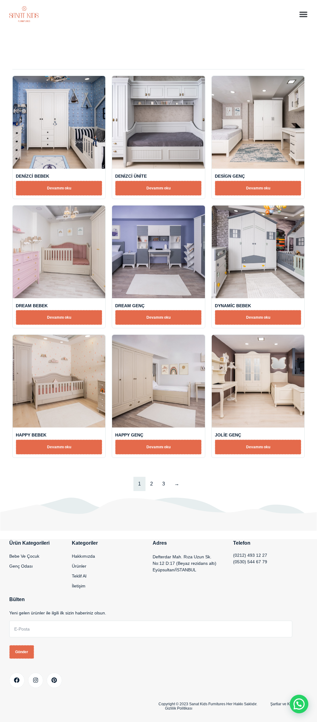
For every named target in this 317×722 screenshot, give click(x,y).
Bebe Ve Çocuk (24, 556)
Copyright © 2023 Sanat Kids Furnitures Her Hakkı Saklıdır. (207, 704)
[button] (303, 14)
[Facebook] (16, 680)
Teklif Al (79, 576)
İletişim (78, 585)
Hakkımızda (83, 556)
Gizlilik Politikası (178, 708)
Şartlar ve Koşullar (285, 704)
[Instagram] (35, 680)
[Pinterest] (54, 680)
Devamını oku (59, 188)
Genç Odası (21, 566)
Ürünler (79, 566)
